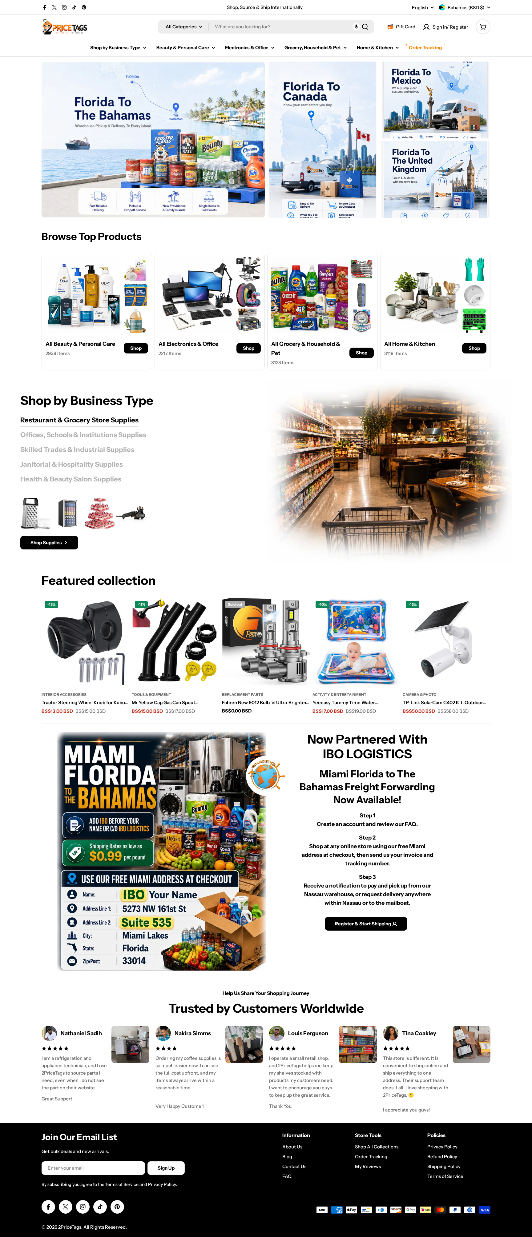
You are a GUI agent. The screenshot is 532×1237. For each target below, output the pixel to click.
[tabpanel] (127, 523)
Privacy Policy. (162, 1184)
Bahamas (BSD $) (466, 7)
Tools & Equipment (151, 694)
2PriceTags (69, 1227)
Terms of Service (122, 1184)
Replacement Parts (242, 694)
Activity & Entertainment (339, 694)
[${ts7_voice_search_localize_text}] (356, 27)
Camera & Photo (420, 694)
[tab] (79, 420)
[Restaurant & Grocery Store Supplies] (389, 471)
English (420, 7)
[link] (135, 269)
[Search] (365, 26)
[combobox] (266, 27)
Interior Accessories (64, 694)
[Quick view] (121, 610)
